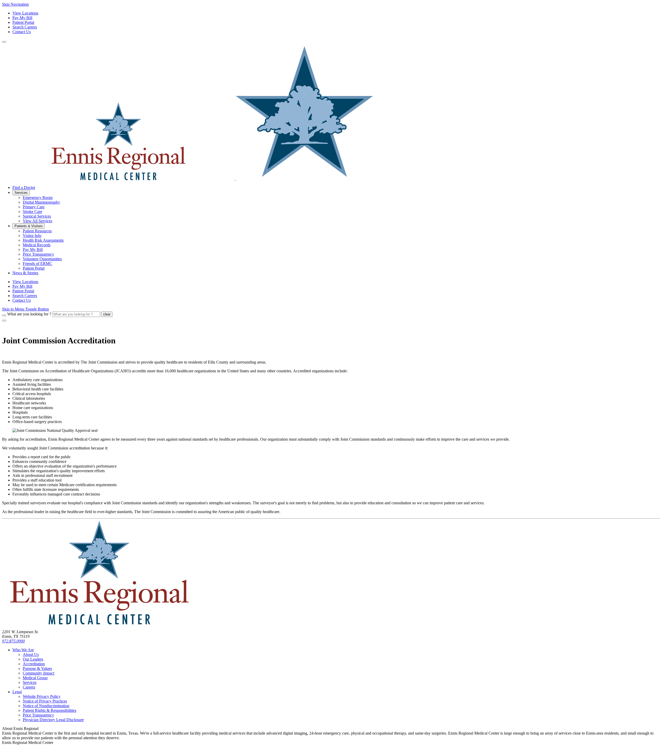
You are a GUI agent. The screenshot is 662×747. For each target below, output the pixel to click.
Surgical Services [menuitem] (37, 216)
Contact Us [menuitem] (21, 300)
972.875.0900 (13, 641)
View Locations (25, 13)
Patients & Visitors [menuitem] (28, 226)
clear (106, 314)
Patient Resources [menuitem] (37, 231)
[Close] (4, 320)
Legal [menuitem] (17, 692)
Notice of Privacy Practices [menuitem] (45, 701)
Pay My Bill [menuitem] (33, 249)
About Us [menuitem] (31, 654)
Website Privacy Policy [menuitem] (42, 696)
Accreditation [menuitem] (34, 664)
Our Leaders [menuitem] (33, 659)
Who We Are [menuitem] (23, 650)
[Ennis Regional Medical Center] (187, 178)
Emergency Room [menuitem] (37, 197)
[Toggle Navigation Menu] (4, 42)
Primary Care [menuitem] (33, 207)
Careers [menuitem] (29, 687)
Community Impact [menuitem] (38, 673)
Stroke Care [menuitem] (32, 211)
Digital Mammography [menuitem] (41, 202)
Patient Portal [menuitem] (33, 268)
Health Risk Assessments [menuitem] (43, 240)
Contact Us (21, 31)
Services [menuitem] (21, 193)
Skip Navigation (15, 4)
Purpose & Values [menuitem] (37, 668)
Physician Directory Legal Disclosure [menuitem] (53, 720)
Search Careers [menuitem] (24, 295)
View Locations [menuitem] (25, 281)
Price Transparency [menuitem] (38, 254)
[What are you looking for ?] (4, 315)
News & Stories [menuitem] (25, 273)
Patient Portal (23, 22)
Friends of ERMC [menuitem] (37, 263)
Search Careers (24, 27)
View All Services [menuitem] (37, 221)
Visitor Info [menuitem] (32, 235)
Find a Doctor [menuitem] (23, 187)
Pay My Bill (22, 18)
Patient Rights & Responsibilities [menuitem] (49, 710)
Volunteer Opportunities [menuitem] (42, 259)
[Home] (99, 623)
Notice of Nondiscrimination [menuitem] (46, 706)
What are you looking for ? (29, 314)
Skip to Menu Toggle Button (25, 309)
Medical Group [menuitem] (35, 678)
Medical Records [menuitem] (36, 245)
